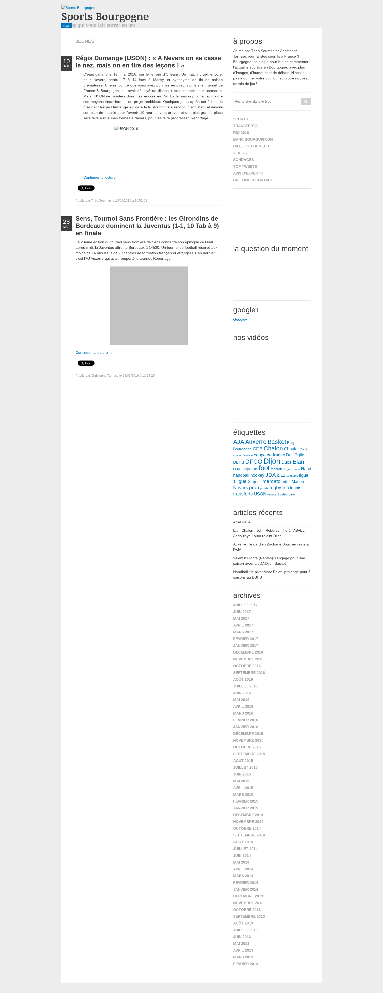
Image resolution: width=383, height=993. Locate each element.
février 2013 (245, 964)
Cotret (304, 449)
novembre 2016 (248, 659)
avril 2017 (243, 625)
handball (241, 475)
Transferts (245, 126)
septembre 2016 (249, 673)
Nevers (240, 487)
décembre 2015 (248, 733)
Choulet (291, 448)
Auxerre (256, 441)
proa (254, 487)
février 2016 (245, 720)
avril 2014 (243, 869)
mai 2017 (241, 618)
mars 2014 (243, 876)
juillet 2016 (245, 686)
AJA (238, 441)
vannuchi (273, 494)
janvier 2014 (245, 889)
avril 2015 (243, 788)
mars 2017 (243, 632)
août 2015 (243, 761)
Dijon (271, 461)
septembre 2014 (249, 835)
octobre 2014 (247, 828)
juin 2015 (242, 774)
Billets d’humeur (251, 146)
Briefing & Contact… (255, 180)
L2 (283, 475)
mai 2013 (241, 943)
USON (260, 493)
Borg (290, 443)
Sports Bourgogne (105, 16)
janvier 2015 (245, 808)
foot (264, 467)
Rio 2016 (241, 133)
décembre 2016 (248, 652)
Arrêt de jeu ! (244, 522)
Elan (298, 461)
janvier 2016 (245, 727)
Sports (240, 119)
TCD (285, 488)
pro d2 (264, 488)
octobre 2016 (247, 666)
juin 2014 (242, 855)
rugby (275, 487)
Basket (277, 441)
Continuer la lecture (101, 177)
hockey (257, 475)
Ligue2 (256, 482)
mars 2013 (243, 957)
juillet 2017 (245, 605)
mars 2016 (243, 713)
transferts (243, 493)
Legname (292, 475)
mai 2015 (241, 781)
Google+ (240, 319)
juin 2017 (242, 612)
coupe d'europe (243, 455)
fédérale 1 (278, 469)
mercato (271, 481)
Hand (306, 468)
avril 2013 (243, 950)
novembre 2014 (248, 822)
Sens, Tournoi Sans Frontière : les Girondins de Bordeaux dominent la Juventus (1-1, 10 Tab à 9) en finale (147, 226)
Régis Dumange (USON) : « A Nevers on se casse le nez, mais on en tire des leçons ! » (148, 61)
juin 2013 (242, 937)
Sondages (243, 160)
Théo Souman (101, 200)
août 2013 (243, 923)
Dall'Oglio (295, 455)
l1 (278, 475)
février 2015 (245, 801)
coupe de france (269, 454)
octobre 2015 (247, 747)
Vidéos (240, 153)
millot (286, 482)
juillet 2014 (245, 849)
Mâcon (298, 481)
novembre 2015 (248, 740)
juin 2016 (242, 693)
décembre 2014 (248, 815)
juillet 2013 (245, 930)
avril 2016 (243, 706)
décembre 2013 (248, 896)
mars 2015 (243, 794)
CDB (258, 448)
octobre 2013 (247, 910)
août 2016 (243, 679)
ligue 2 (243, 481)
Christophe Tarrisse (105, 375)
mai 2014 (241, 862)
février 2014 (245, 882)
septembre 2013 (249, 916)
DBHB (238, 462)
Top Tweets (245, 166)
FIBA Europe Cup (245, 469)
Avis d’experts (248, 173)
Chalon (273, 448)
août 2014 (243, 842)
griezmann (293, 469)
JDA (270, 475)
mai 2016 (241, 700)
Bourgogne (242, 449)
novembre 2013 (248, 903)
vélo (292, 494)
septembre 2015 (249, 754)
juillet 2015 (245, 767)
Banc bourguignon (253, 139)
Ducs (286, 462)
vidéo (284, 494)
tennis (295, 488)
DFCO (253, 461)
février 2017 (245, 639)
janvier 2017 (245, 645)
